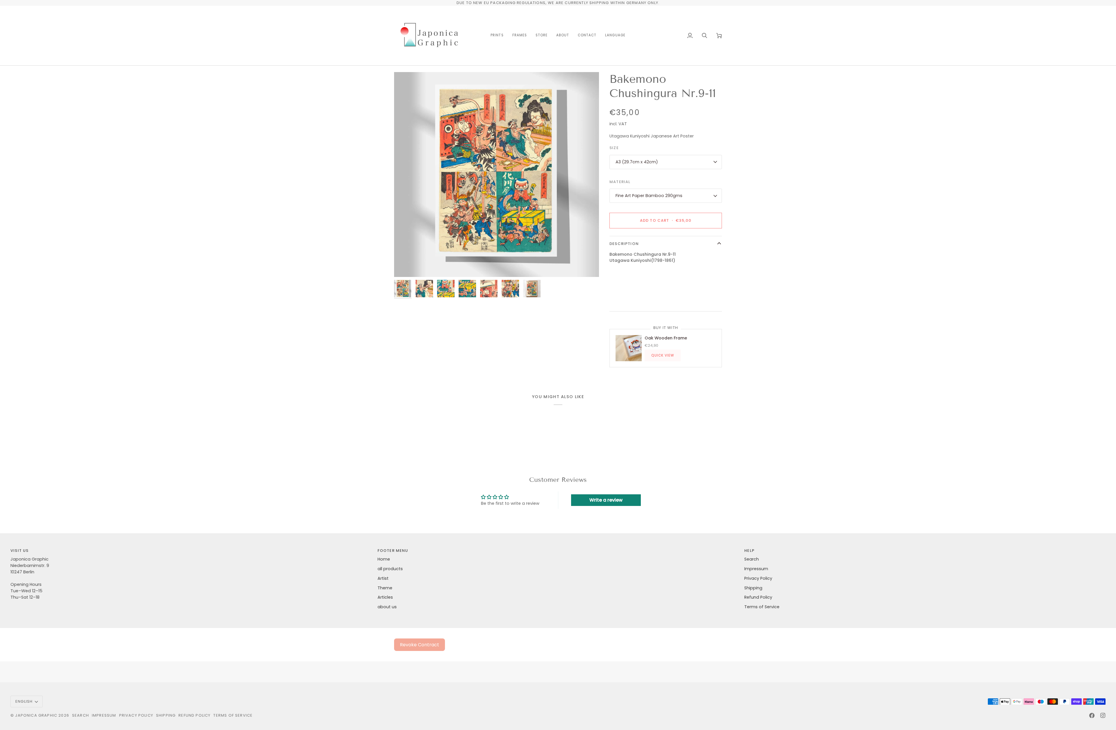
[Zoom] (496, 174)
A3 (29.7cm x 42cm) (637, 162)
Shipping (753, 588)
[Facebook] (1091, 715)
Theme (385, 588)
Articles (385, 597)
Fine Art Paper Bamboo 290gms (649, 195)
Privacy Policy (758, 578)
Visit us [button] (19, 550)
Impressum (756, 569)
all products (390, 569)
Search (751, 559)
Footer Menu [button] (393, 550)
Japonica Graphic (36, 715)
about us (387, 607)
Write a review (606, 500)
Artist (383, 578)
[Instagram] (1103, 715)
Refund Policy (758, 597)
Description (624, 243)
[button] (497, 35)
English (24, 701)
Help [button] (749, 550)
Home (384, 559)
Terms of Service (761, 607)
